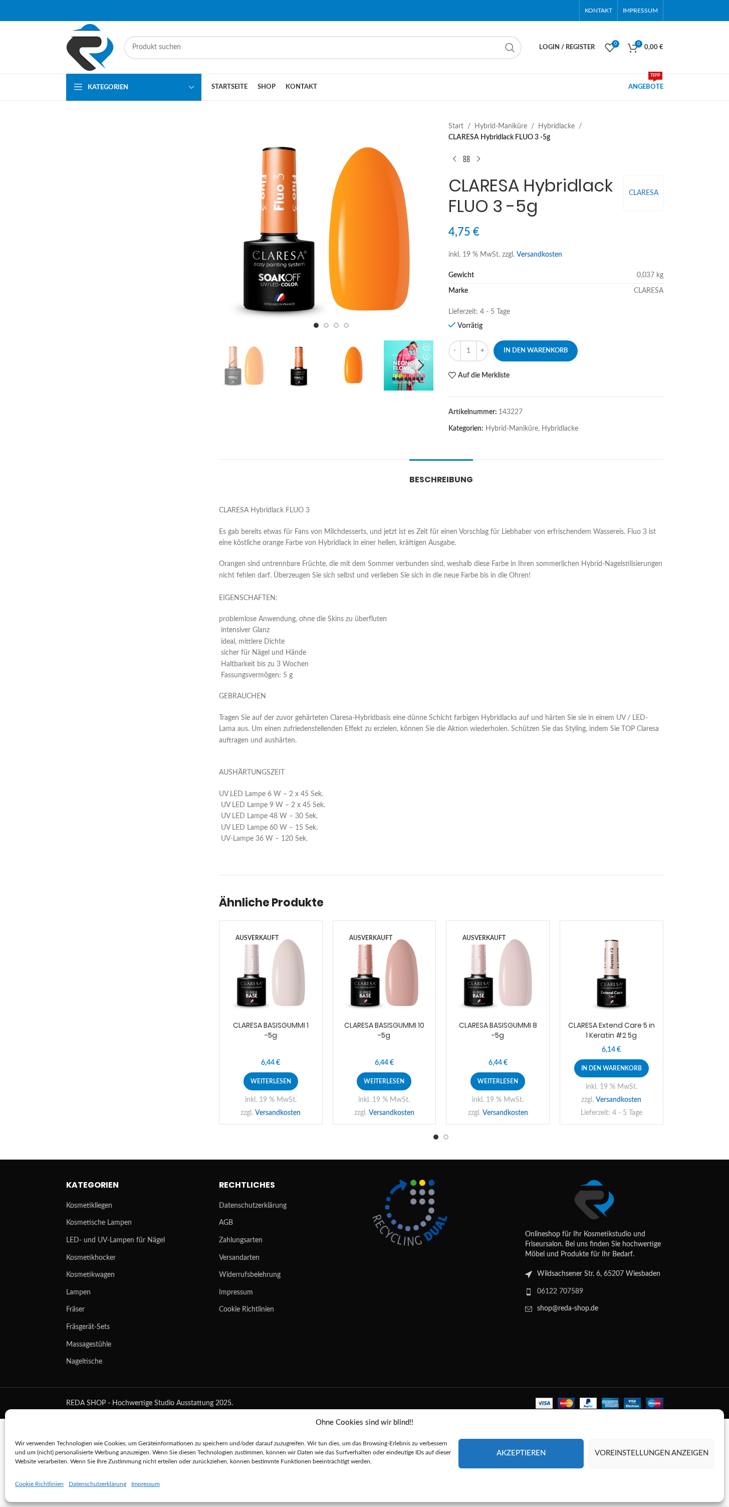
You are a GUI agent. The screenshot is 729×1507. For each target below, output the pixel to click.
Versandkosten (539, 254)
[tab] (441, 474)
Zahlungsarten (241, 1240)
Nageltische (84, 1361)
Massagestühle (88, 1344)
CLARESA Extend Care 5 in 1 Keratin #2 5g (611, 1030)
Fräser (75, 1309)
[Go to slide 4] (346, 325)
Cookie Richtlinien (39, 1484)
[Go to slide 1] (316, 325)
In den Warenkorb (536, 350)
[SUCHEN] (510, 47)
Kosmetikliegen (89, 1205)
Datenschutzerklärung (97, 1484)
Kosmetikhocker (91, 1257)
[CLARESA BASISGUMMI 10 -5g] (384, 972)
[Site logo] (90, 47)
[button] (231, 365)
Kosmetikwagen (90, 1274)
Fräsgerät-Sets (88, 1327)
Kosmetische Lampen (99, 1222)
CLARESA (643, 193)
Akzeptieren (521, 1453)
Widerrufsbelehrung (250, 1274)
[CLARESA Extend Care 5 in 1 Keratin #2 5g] (611, 972)
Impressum (145, 1484)
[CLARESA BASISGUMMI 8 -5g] (498, 972)
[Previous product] (454, 159)
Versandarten (239, 1257)
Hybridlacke (556, 126)
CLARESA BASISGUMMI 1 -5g (271, 1030)
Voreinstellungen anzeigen (651, 1453)
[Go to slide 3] (336, 325)
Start (455, 126)
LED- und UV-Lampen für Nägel (115, 1240)
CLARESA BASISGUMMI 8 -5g (498, 1030)
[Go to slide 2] (326, 325)
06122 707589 (560, 1291)
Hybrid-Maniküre (500, 126)
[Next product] (478, 159)
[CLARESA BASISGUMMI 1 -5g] (271, 972)
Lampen (78, 1292)
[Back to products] (466, 159)
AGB (226, 1222)
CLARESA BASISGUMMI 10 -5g (384, 1030)
